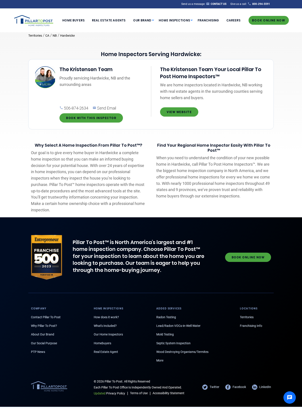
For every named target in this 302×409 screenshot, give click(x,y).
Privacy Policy (109, 393)
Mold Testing (165, 334)
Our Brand (142, 20)
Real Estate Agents (109, 20)
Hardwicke (67, 35)
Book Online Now (268, 20)
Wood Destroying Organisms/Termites (182, 352)
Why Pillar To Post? (44, 326)
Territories (35, 35)
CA (47, 35)
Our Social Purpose (44, 343)
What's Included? (105, 326)
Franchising (208, 20)
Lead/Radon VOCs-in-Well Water (178, 326)
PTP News (38, 352)
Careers (233, 20)
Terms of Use (139, 393)
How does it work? (106, 317)
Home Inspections (174, 20)
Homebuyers (102, 343)
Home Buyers (73, 20)
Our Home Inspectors (108, 334)
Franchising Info (251, 326)
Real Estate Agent (106, 352)
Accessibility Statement (168, 393)
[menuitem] (73, 20)
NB (55, 35)
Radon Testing (166, 317)
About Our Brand (42, 334)
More (159, 360)
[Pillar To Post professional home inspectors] (34, 20)
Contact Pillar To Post (46, 317)
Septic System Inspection (173, 343)
